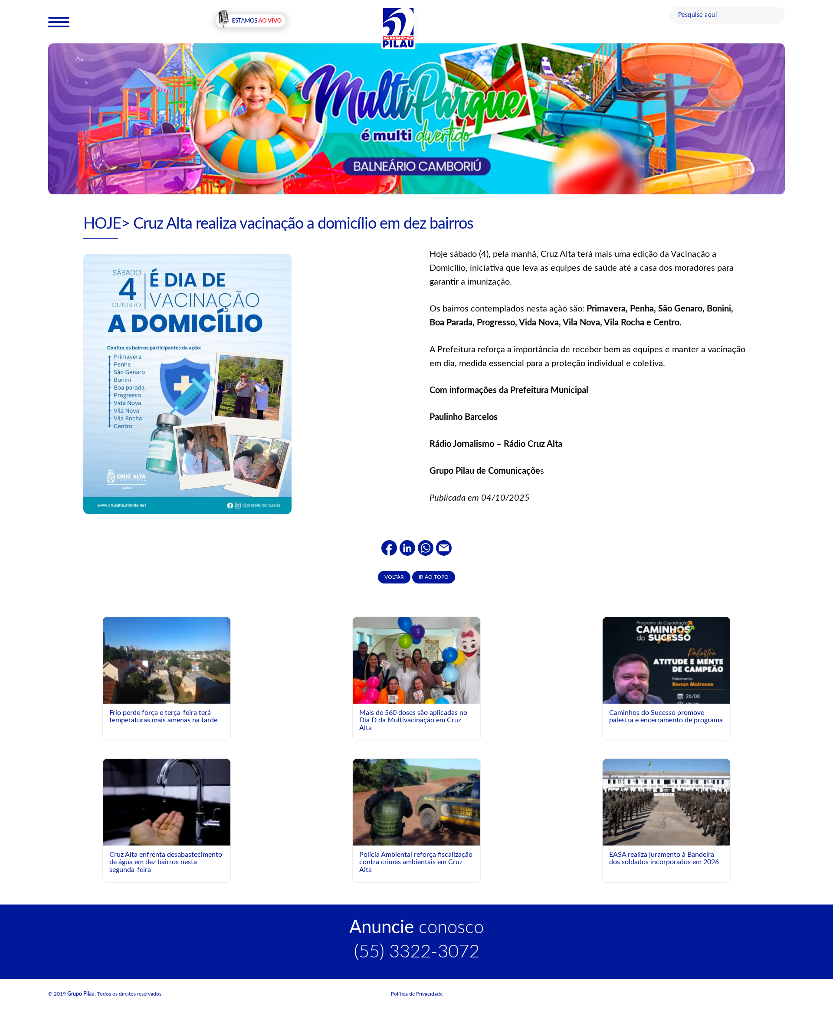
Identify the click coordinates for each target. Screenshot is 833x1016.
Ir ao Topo (434, 577)
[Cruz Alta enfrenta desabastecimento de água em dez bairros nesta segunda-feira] (166, 801)
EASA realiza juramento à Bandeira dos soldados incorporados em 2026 (664, 858)
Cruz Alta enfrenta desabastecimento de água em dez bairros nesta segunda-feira (165, 862)
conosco (416, 927)
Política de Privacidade (417, 993)
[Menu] (58, 21)
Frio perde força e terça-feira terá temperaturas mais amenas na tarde (163, 716)
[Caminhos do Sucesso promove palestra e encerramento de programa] (666, 695)
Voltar (394, 577)
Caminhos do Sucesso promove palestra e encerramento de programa (666, 716)
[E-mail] (444, 547)
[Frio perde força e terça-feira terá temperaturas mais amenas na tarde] (166, 659)
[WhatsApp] (425, 547)
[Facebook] (389, 547)
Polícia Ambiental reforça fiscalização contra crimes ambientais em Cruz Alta (415, 862)
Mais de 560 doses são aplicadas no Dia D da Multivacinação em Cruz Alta (413, 720)
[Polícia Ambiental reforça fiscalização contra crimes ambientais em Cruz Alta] (416, 801)
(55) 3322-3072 (416, 952)
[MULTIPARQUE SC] (416, 118)
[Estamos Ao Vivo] (250, 21)
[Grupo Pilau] (398, 27)
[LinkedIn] (407, 547)
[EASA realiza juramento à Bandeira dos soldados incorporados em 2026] (666, 801)
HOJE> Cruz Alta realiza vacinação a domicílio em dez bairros (278, 224)
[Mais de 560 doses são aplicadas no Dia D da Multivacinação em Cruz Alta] (416, 683)
